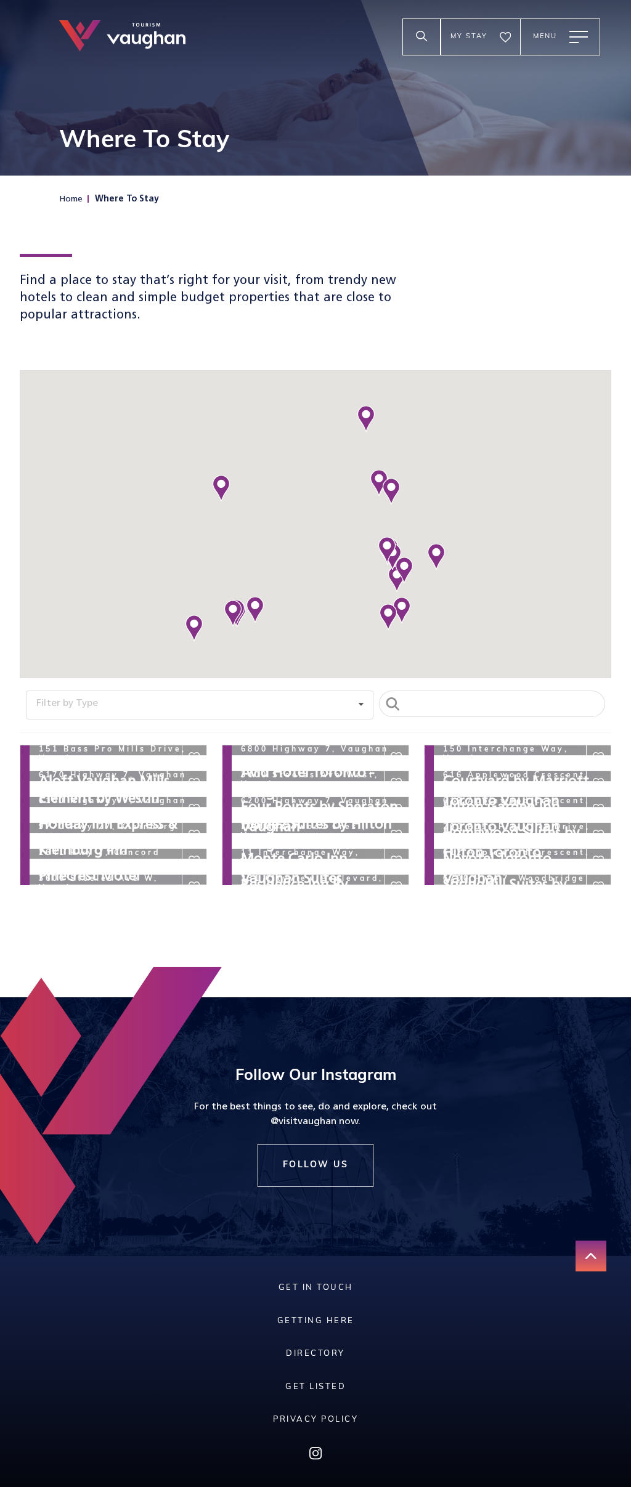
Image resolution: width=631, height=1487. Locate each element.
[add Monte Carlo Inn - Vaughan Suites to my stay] (396, 835)
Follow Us (316, 1165)
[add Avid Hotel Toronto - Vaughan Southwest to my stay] (396, 757)
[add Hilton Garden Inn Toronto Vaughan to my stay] (598, 783)
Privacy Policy (315, 1420)
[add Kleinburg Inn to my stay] (194, 835)
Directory (315, 1354)
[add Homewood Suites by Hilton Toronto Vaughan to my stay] (598, 809)
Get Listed (315, 1387)
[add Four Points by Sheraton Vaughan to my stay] (396, 783)
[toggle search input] (421, 36)
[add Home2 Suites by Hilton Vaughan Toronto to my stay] (396, 809)
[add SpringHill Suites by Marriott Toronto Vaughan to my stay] (598, 861)
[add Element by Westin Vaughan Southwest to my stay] (194, 783)
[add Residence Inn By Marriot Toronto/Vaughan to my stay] (396, 861)
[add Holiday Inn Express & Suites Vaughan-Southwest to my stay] (194, 809)
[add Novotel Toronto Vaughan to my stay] (598, 835)
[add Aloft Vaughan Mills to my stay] (194, 757)
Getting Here (315, 1321)
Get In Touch (316, 1288)
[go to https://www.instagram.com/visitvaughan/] (315, 1456)
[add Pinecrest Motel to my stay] (194, 861)
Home (71, 199)
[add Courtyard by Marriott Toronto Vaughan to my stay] (598, 757)
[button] (255, 610)
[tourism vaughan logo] (122, 37)
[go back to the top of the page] (591, 1256)
